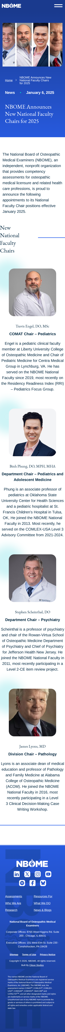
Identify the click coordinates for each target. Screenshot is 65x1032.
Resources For (43, 896)
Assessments (13, 896)
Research (11, 910)
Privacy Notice (47, 954)
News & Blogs (42, 910)
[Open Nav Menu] (58, 5)
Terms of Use (29, 954)
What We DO (42, 903)
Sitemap (14, 954)
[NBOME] (11, 5)
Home (9, 80)
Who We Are (13, 903)
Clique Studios (36, 965)
